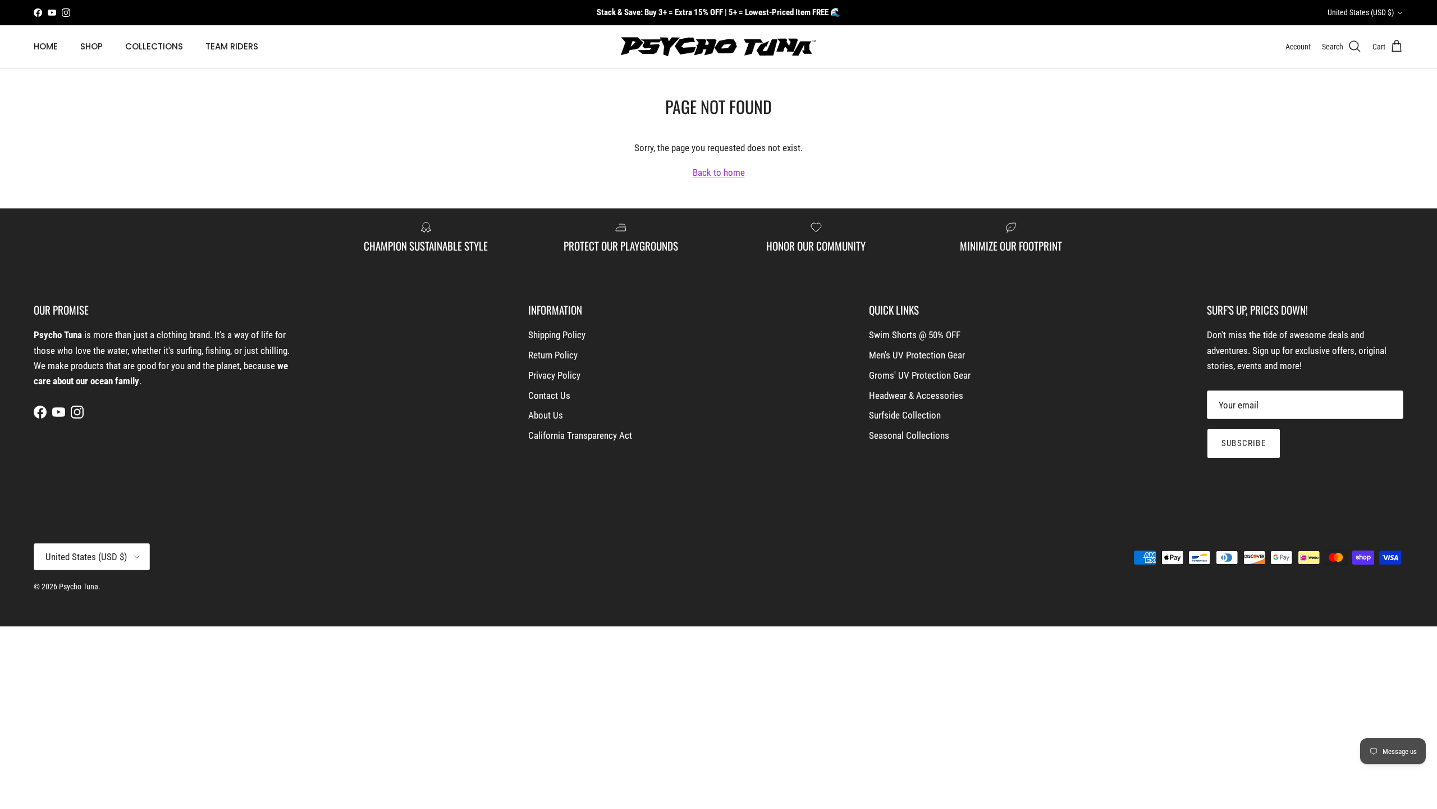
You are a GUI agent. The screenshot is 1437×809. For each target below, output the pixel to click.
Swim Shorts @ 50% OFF (914, 334)
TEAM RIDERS (231, 46)
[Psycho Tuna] (718, 47)
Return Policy (553, 355)
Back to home (719, 172)
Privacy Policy (554, 375)
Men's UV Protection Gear (917, 355)
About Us (545, 415)
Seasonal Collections (909, 435)
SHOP (91, 46)
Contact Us (549, 395)
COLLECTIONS (154, 46)
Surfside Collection (905, 415)
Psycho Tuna (78, 586)
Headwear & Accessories (916, 395)
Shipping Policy (556, 334)
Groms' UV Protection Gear (920, 375)
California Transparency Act (580, 435)
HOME (46, 46)
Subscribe (1243, 443)
